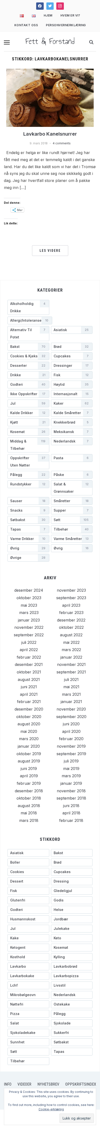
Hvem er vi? (70, 15)
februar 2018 (71, 820)
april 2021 (29, 694)
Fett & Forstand (50, 41)
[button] (7, 42)
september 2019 (71, 753)
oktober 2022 (71, 627)
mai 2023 (29, 605)
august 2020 (28, 723)
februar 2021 (29, 701)
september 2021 (71, 672)
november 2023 (71, 590)
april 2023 (71, 605)
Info (7, 1084)
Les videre (50, 251)
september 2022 (29, 634)
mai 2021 (71, 686)
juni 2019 (29, 768)
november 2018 (71, 790)
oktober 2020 (28, 716)
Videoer (24, 1084)
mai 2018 (29, 812)
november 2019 (71, 746)
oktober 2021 (29, 672)
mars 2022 (71, 649)
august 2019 (29, 761)
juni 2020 (71, 723)
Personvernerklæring (66, 25)
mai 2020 (28, 731)
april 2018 (71, 812)
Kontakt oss (26, 25)
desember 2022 (71, 620)
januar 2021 (71, 701)
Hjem (48, 15)
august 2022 (71, 634)
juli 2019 (71, 761)
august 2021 (29, 679)
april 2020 (71, 731)
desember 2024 (28, 590)
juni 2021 (29, 686)
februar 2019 (29, 783)
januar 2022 (71, 657)
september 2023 (71, 597)
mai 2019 (71, 768)
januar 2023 (29, 620)
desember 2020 (29, 709)
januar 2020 (29, 746)
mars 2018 (28, 820)
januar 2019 (71, 783)
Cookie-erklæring (51, 1109)
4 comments (62, 143)
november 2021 (71, 664)
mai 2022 (71, 642)
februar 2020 (71, 738)
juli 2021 (71, 679)
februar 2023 (71, 612)
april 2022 (29, 649)
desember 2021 (29, 664)
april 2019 (29, 775)
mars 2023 (29, 612)
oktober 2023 (29, 597)
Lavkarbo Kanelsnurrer (50, 134)
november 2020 (71, 709)
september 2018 (71, 798)
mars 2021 (71, 694)
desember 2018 (29, 790)
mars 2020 (29, 738)
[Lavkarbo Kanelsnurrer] (50, 97)
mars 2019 (71, 775)
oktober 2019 (29, 753)
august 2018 (29, 805)
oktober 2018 (29, 798)
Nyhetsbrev (48, 1084)
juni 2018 (71, 805)
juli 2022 (28, 642)
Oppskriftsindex (80, 1084)
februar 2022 (29, 657)
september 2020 (71, 716)
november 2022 (28, 627)
